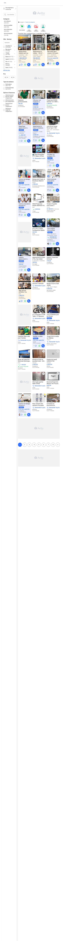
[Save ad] (29, 36)
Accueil (21, 22)
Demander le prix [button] (54, 133)
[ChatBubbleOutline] (21, 64)
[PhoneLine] (28, 64)
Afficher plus (6, 70)
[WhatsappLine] (25, 64)
